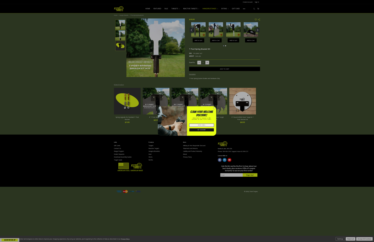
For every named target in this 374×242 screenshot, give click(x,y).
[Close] (214, 108)
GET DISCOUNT (202, 130)
